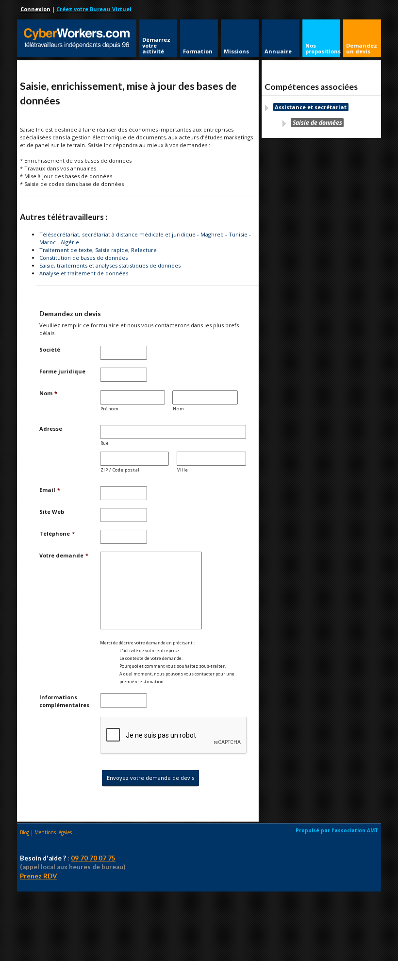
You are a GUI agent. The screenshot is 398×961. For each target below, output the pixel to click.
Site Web (51, 511)
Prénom (109, 408)
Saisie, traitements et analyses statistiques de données (110, 265)
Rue (104, 443)
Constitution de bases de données (83, 257)
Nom (48, 393)
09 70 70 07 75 (93, 858)
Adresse (50, 428)
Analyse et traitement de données (83, 273)
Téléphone (57, 533)
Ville (182, 470)
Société (49, 349)
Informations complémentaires (64, 700)
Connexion (35, 9)
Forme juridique (62, 371)
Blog (24, 832)
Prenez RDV (38, 876)
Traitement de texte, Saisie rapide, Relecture (98, 249)
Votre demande (63, 555)
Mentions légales (53, 832)
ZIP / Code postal (120, 470)
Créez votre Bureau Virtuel (94, 9)
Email (49, 489)
